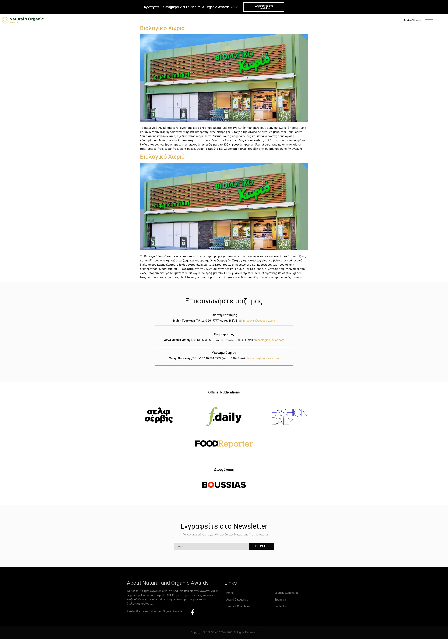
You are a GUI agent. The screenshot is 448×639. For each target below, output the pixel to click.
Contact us (281, 606)
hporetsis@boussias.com (263, 358)
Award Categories (237, 599)
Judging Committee (287, 592)
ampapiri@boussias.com (269, 340)
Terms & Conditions (238, 606)
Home (230, 592)
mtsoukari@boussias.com (259, 320)
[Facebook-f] (193, 612)
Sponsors (280, 599)
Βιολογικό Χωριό (162, 28)
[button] (263, 7)
